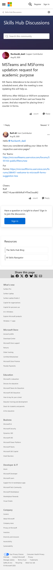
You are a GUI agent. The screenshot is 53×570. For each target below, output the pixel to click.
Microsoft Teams (9, 447)
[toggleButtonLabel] (49, 12)
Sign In (46, 4)
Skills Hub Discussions (13, 12)
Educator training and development (15, 402)
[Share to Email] (40, 275)
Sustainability (8, 546)
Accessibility (7, 541)
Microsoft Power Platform (12, 442)
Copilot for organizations (11, 303)
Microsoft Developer (10, 474)
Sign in (14, 220)
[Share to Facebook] (17, 275)
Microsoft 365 (8, 438)
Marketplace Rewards (10, 496)
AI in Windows (8, 312)
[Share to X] (21, 275)
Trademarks (34, 560)
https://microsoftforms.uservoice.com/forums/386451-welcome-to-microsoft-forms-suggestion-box (26, 172)
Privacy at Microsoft (10, 528)
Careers (6, 514)
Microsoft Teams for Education (13, 388)
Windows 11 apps (9, 321)
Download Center (9, 338)
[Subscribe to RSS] (35, 275)
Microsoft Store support (11, 343)
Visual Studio (7, 501)
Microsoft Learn (8, 478)
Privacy (30, 557)
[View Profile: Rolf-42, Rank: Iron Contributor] (5, 135)
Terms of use (22, 560)
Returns (6, 348)
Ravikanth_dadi (18, 54)
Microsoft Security (9, 428)
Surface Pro (7, 289)
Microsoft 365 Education (11, 393)
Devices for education (10, 383)
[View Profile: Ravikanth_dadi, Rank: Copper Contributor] (5, 55)
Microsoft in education (11, 379)
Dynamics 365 (8, 433)
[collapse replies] (26, 130)
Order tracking (8, 352)
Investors (6, 532)
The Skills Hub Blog (15, 250)
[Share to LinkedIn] (12, 275)
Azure (5, 469)
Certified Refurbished (10, 357)
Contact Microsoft (18, 557)
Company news (8, 523)
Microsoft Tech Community (12, 487)
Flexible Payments (9, 366)
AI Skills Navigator (14, 257)
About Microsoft (8, 519)
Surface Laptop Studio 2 (11, 298)
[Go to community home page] (10, 4)
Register (37, 4)
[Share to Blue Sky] (31, 275)
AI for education (8, 411)
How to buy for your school (12, 397)
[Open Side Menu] (4, 4)
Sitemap (6, 557)
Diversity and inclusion (11, 537)
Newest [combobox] (44, 125)
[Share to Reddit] (26, 275)
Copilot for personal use (11, 307)
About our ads (30, 563)
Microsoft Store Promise (11, 361)
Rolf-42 (13, 133)
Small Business (8, 456)
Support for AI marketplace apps (14, 483)
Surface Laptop (8, 293)
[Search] (30, 4)
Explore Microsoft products (12, 316)
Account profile (8, 334)
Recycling (19, 563)
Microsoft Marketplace (11, 492)
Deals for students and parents (14, 406)
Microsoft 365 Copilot (10, 451)
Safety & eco (7, 563)
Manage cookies (9, 560)
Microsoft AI (7, 424)
